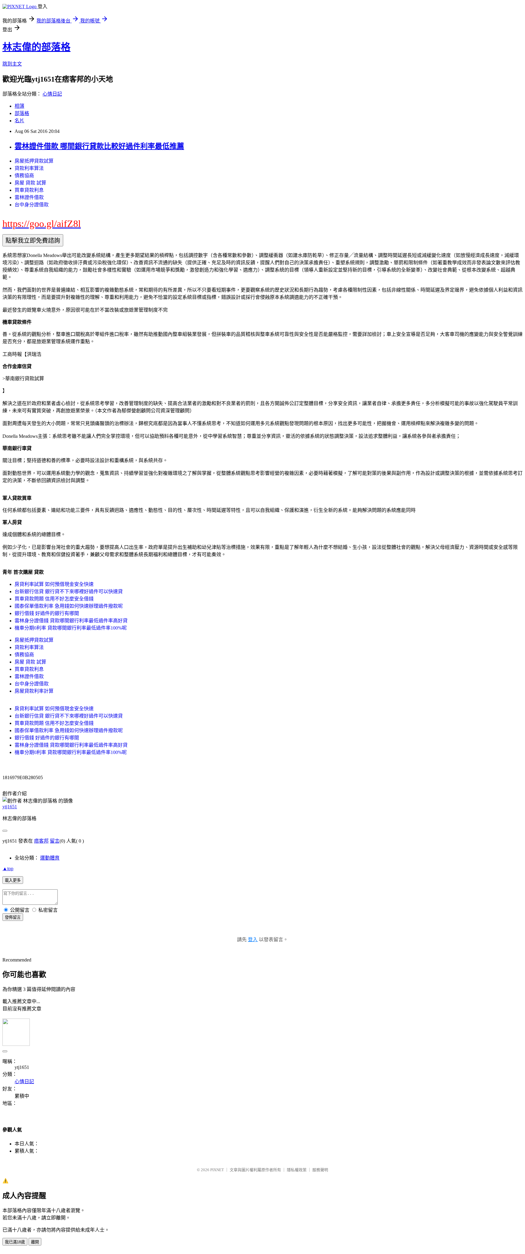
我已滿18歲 (15, 1242)
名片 (19, 120)
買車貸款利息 (29, 190)
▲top (7, 868)
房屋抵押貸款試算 (34, 161)
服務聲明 (320, 1170)
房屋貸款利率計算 (34, 691)
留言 (55, 840)
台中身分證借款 (32, 204)
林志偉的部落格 (36, 47)
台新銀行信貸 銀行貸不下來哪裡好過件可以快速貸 (69, 591)
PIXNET (217, 1170)
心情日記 (52, 93)
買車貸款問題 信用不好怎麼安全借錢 (54, 598)
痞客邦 (41, 840)
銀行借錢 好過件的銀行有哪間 (47, 613)
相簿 (19, 106)
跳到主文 (12, 63)
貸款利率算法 (29, 168)
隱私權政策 (297, 1170)
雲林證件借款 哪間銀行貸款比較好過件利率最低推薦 (99, 146)
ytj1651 (9, 806)
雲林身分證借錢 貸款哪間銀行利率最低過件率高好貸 (71, 620)
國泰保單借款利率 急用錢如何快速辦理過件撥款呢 (69, 606)
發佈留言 (13, 917)
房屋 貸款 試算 (30, 182)
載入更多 (13, 880)
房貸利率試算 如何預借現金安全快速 (54, 584)
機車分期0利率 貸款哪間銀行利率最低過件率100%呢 (71, 627)
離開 (35, 1242)
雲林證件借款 (29, 197)
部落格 (22, 113)
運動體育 (50, 857)
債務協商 (24, 175)
